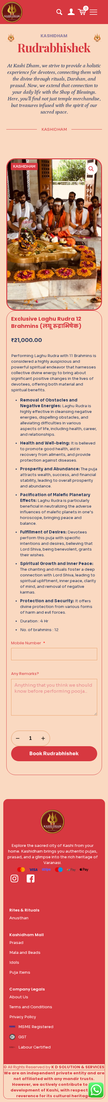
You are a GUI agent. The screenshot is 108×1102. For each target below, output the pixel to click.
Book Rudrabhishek (54, 753)
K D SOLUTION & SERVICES (77, 1067)
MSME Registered (35, 1026)
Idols (14, 962)
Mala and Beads (24, 952)
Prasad (16, 942)
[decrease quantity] (18, 738)
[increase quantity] (43, 738)
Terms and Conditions (30, 1006)
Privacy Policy (22, 1016)
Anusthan (18, 917)
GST (22, 1036)
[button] (92, 169)
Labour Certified (34, 1047)
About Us (18, 997)
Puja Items (19, 972)
